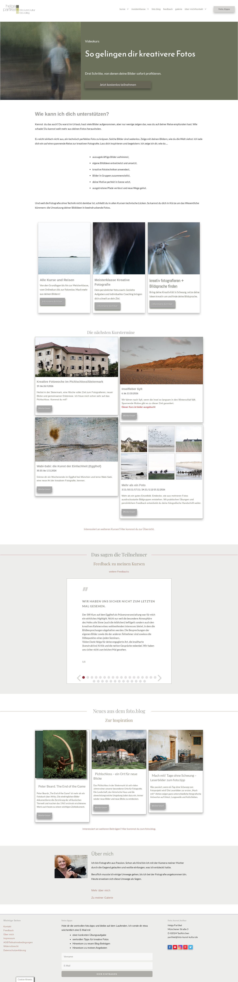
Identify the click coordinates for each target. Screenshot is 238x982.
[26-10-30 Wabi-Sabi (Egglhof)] (76, 439)
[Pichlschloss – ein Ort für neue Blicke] (119, 749)
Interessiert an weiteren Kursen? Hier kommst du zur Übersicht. (119, 529)
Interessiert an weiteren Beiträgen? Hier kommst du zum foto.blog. (119, 828)
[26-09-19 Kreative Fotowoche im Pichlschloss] (76, 357)
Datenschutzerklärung (14, 950)
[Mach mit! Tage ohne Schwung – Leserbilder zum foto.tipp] (176, 750)
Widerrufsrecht (10, 946)
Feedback (8, 930)
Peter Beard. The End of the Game (61, 786)
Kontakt (7, 926)
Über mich (8, 934)
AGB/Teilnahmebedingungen (18, 942)
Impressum (9, 938)
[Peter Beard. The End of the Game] (62, 756)
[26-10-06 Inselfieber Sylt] (161, 360)
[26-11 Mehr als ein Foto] (161, 452)
